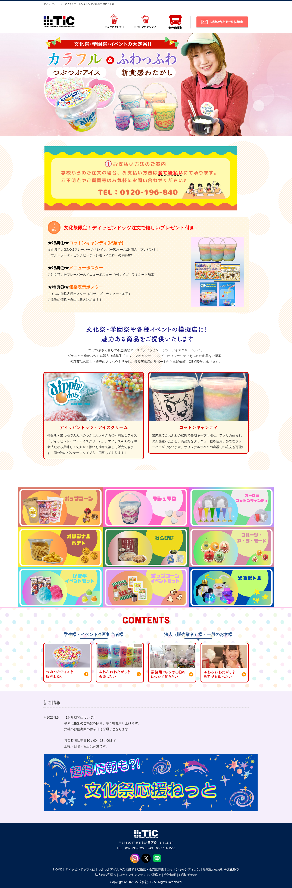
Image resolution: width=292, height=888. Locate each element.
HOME (57, 869)
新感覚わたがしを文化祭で (221, 869)
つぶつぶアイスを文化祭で (116, 869)
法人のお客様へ (105, 874)
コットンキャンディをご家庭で (140, 874)
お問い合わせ (188, 874)
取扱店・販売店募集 (150, 869)
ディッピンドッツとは (80, 869)
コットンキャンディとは (183, 869)
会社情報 (170, 874)
